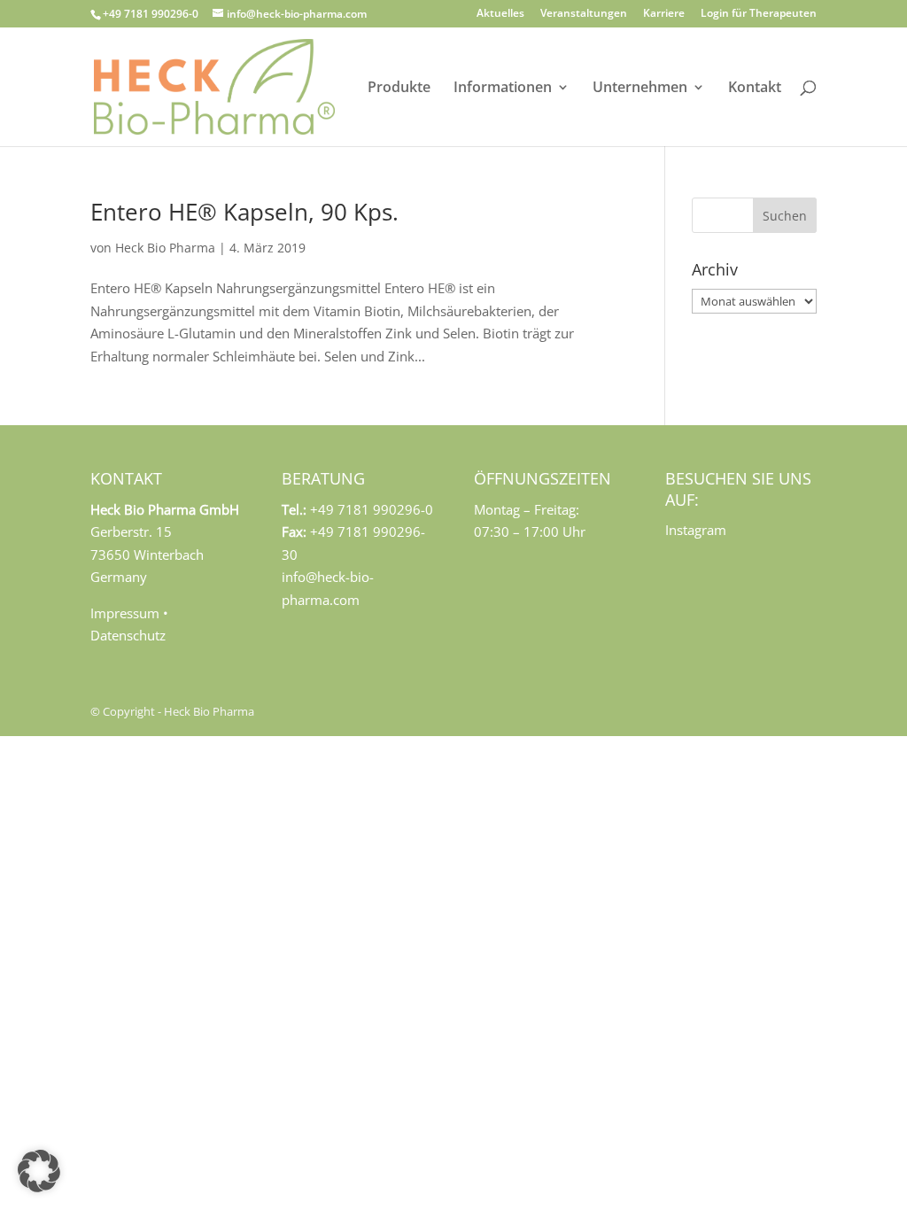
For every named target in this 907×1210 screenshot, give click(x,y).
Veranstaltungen (583, 14)
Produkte (399, 89)
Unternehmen (640, 89)
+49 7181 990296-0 (150, 13)
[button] (39, 1171)
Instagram (695, 530)
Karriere (664, 14)
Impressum (124, 613)
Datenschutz (128, 635)
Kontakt (754, 89)
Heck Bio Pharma (165, 247)
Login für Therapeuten (759, 14)
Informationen (503, 89)
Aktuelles (500, 14)
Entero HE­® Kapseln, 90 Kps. (244, 212)
